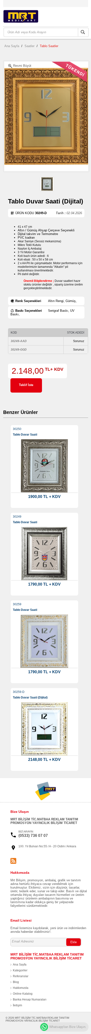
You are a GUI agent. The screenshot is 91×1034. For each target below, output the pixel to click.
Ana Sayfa (11, 46)
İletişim (17, 1005)
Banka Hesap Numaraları (29, 999)
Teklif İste (26, 385)
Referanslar (20, 976)
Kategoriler (20, 970)
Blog (16, 982)
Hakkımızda (20, 988)
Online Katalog (23, 993)
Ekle (73, 942)
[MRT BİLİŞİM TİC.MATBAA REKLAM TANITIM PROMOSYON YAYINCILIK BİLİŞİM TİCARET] (27, 17)
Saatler (29, 46)
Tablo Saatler (49, 46)
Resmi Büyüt (21, 65)
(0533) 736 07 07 (33, 835)
